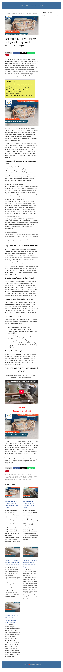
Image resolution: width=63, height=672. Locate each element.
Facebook (16, 52)
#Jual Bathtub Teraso (26, 476)
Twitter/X (24, 52)
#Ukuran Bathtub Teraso (24, 479)
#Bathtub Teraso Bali (28, 474)
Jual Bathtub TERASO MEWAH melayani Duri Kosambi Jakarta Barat (12, 562)
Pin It (7, 55)
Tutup (14, 81)
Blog (27, 5)
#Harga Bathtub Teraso (12, 476)
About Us (33, 5)
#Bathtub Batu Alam (15, 474)
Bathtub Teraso (13, 12)
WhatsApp (31, 52)
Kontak (41, 5)
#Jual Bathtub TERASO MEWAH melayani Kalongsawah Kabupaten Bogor (21, 477)
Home (21, 5)
